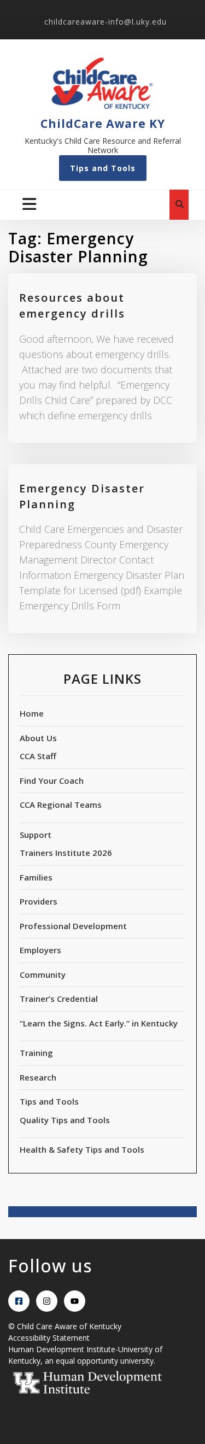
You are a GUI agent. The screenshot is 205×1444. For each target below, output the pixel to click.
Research (38, 1077)
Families (36, 877)
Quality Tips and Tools (65, 1119)
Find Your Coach (52, 780)
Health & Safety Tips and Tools (82, 1149)
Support (35, 834)
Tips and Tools (103, 168)
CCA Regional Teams (61, 804)
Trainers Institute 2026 (66, 852)
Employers (40, 949)
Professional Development (73, 925)
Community (43, 974)
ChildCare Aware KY (102, 123)
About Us (38, 737)
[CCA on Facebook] (19, 1301)
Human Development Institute (61, 1349)
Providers (38, 901)
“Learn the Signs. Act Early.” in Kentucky (99, 1023)
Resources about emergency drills (72, 305)
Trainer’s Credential (59, 998)
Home (32, 713)
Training (36, 1052)
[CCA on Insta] (46, 1301)
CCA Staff (38, 755)
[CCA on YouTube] (74, 1301)
